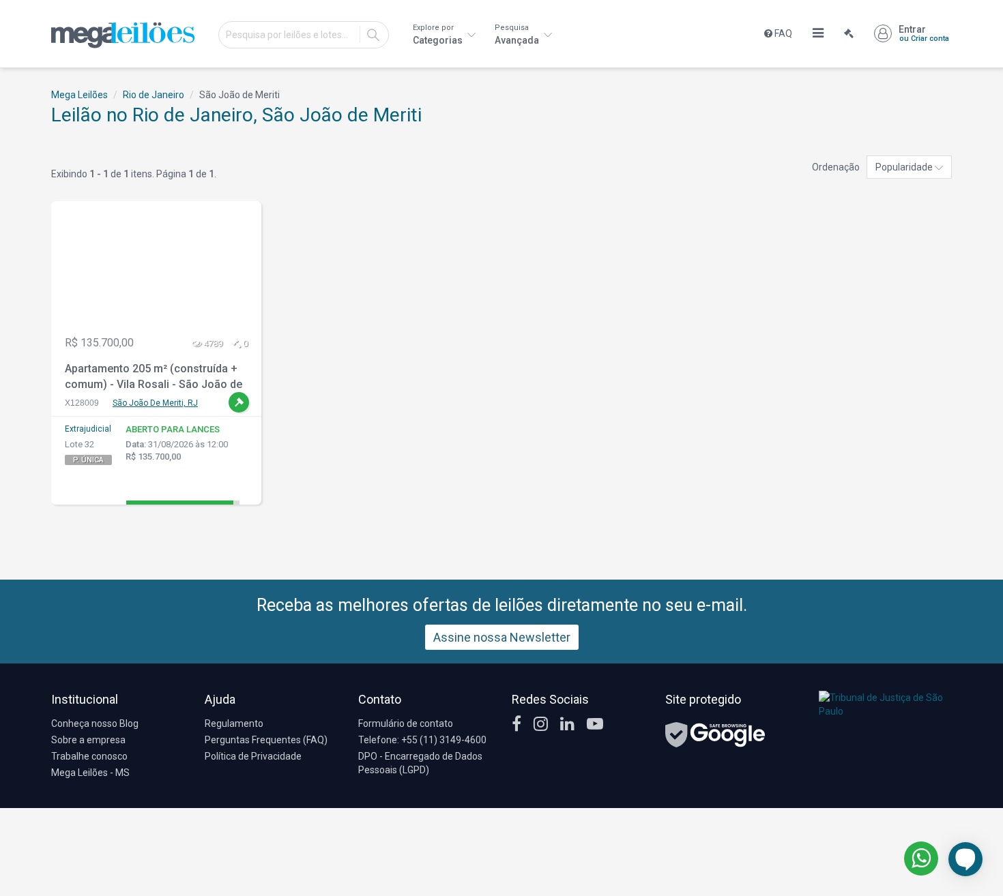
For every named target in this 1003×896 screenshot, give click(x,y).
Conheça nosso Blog (95, 723)
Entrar (924, 33)
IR (373, 34)
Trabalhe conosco (89, 756)
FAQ (782, 33)
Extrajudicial (88, 429)
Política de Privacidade (253, 756)
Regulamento (234, 723)
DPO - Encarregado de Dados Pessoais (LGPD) (420, 763)
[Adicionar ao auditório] (239, 402)
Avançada (518, 34)
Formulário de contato (405, 723)
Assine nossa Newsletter (501, 637)
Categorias (439, 34)
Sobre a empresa (88, 739)
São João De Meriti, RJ (155, 403)
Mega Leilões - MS (90, 772)
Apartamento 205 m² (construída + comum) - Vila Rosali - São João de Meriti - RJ (153, 378)
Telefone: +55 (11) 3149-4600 (422, 739)
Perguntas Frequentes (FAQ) (266, 739)
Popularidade (905, 167)
